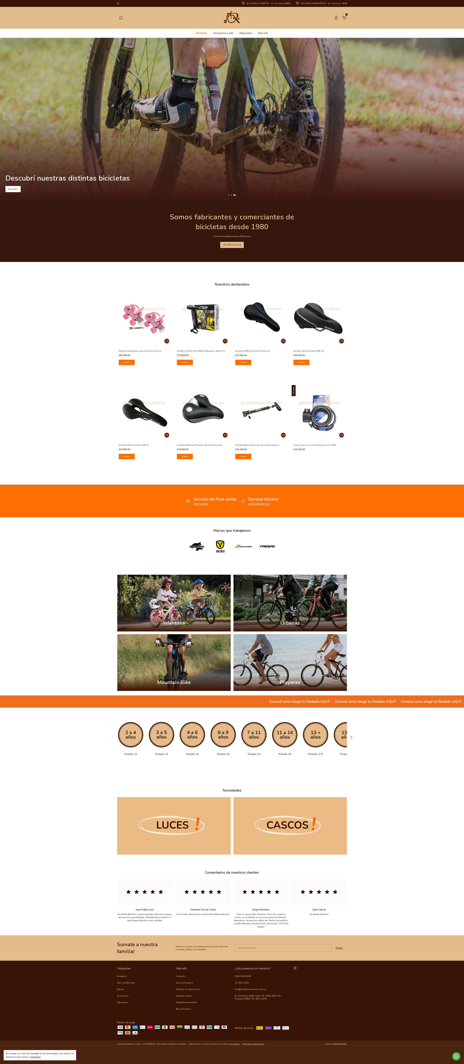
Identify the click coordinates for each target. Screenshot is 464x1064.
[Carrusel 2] (290, 826)
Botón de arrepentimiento (253, 1044)
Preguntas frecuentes (186, 1002)
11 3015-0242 (242, 982)
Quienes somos (184, 995)
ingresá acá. (235, 1044)
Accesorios (123, 995)
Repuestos (246, 33)
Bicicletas (201, 33)
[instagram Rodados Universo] (118, 3)
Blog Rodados (183, 1008)
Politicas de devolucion (188, 989)
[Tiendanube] (335, 1044)
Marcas (120, 989)
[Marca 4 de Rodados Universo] (267, 546)
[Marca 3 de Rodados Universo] (244, 546)
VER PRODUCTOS (232, 244)
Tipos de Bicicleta (126, 982)
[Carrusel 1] (174, 826)
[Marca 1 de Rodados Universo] (197, 546)
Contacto (180, 976)
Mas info (263, 33)
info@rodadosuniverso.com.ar (250, 989)
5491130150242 (243, 976)
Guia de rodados (184, 982)
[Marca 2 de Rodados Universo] (220, 546)
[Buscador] (121, 18)
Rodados (122, 976)
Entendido (35, 1056)
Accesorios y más (223, 33)
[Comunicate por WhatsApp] (456, 1056)
